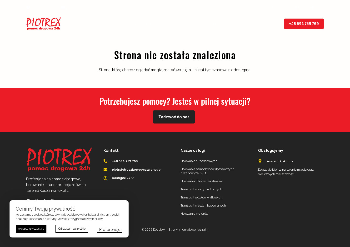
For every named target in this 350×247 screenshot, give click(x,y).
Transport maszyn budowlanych (203, 205)
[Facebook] (297, 7)
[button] (115, 24)
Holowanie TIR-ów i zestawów (201, 181)
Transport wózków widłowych (201, 197)
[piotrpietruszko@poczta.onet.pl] (108, 169)
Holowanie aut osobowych (199, 161)
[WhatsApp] (320, 7)
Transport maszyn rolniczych (201, 189)
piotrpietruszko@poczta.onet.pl (136, 169)
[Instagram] (305, 7)
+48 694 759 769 (125, 161)
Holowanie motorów (194, 213)
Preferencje (109, 229)
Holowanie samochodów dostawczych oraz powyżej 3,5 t (207, 171)
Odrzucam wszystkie (71, 229)
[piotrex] (43, 23)
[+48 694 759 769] (108, 161)
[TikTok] (312, 7)
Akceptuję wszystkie (31, 229)
